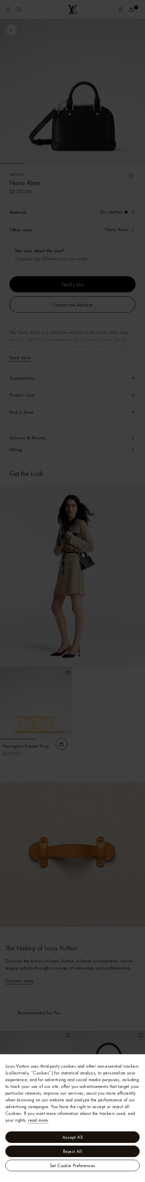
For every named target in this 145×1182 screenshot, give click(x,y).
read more (38, 1120)
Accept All (72, 1137)
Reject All (72, 1151)
